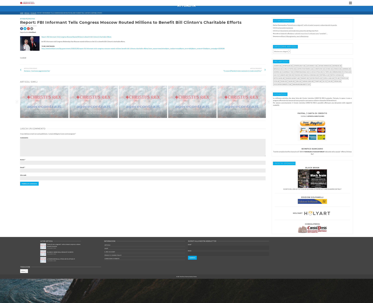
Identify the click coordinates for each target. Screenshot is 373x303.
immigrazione (338, 72)
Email (22, 167)
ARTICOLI (107, 245)
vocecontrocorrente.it (282, 84)
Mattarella (324, 75)
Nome (22, 160)
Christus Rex (320, 69)
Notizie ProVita (316, 78)
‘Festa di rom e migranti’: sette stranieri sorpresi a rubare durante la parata (312, 25)
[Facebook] (21, 28)
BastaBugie (337, 66)
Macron (298, 75)
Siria (298, 81)
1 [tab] (135, 117)
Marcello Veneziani (311, 75)
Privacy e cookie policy (113, 255)
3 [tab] (139, 117)
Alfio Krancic (312, 66)
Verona (337, 81)
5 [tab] (144, 117)
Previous (17, 101)
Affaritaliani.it (299, 66)
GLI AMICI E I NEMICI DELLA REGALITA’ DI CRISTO (60, 252)
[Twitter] (25, 28)
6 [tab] (146, 117)
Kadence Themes (193, 276)
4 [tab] (142, 117)
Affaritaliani (287, 66)
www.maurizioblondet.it (301, 84)
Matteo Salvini (279, 78)
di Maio (329, 69)
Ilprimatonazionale (302, 72)
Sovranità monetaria (286, 28)
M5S (291, 75)
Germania (347, 69)
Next (269, 101)
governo (277, 72)
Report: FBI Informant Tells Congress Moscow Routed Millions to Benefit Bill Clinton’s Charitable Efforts (76, 37)
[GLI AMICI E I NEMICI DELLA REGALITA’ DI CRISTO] (43, 253)
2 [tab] (137, 117)
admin (35, 26)
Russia (284, 81)
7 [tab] (149, 117)
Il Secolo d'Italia (316, 72)
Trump (318, 81)
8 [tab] (151, 117)
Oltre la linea (328, 78)
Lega (276, 75)
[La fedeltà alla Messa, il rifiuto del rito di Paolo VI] (43, 260)
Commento (24, 138)
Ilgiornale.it (288, 72)
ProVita (344, 78)
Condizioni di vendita (112, 258)
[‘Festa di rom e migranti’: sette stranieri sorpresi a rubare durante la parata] (43, 246)
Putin (276, 81)
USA (330, 81)
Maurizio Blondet (293, 78)
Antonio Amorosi (325, 66)
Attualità (23, 19)
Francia (337, 69)
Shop (106, 248)
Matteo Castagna (337, 75)
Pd (337, 78)
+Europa (277, 66)
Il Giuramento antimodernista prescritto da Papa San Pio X (298, 31)
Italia (348, 72)
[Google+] (28, 28)
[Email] (31, 28)
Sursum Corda (308, 81)
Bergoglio (278, 69)
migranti (305, 78)
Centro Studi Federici (305, 69)
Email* (190, 244)
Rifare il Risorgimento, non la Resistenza (294, 36)
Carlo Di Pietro (290, 69)
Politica (31, 19)
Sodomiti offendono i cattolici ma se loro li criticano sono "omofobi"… (304, 34)
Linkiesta (284, 75)
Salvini (291, 81)
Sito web (23, 175)
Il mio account (110, 252)
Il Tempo (327, 72)
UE (325, 81)
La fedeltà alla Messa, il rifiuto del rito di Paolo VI (61, 259)
